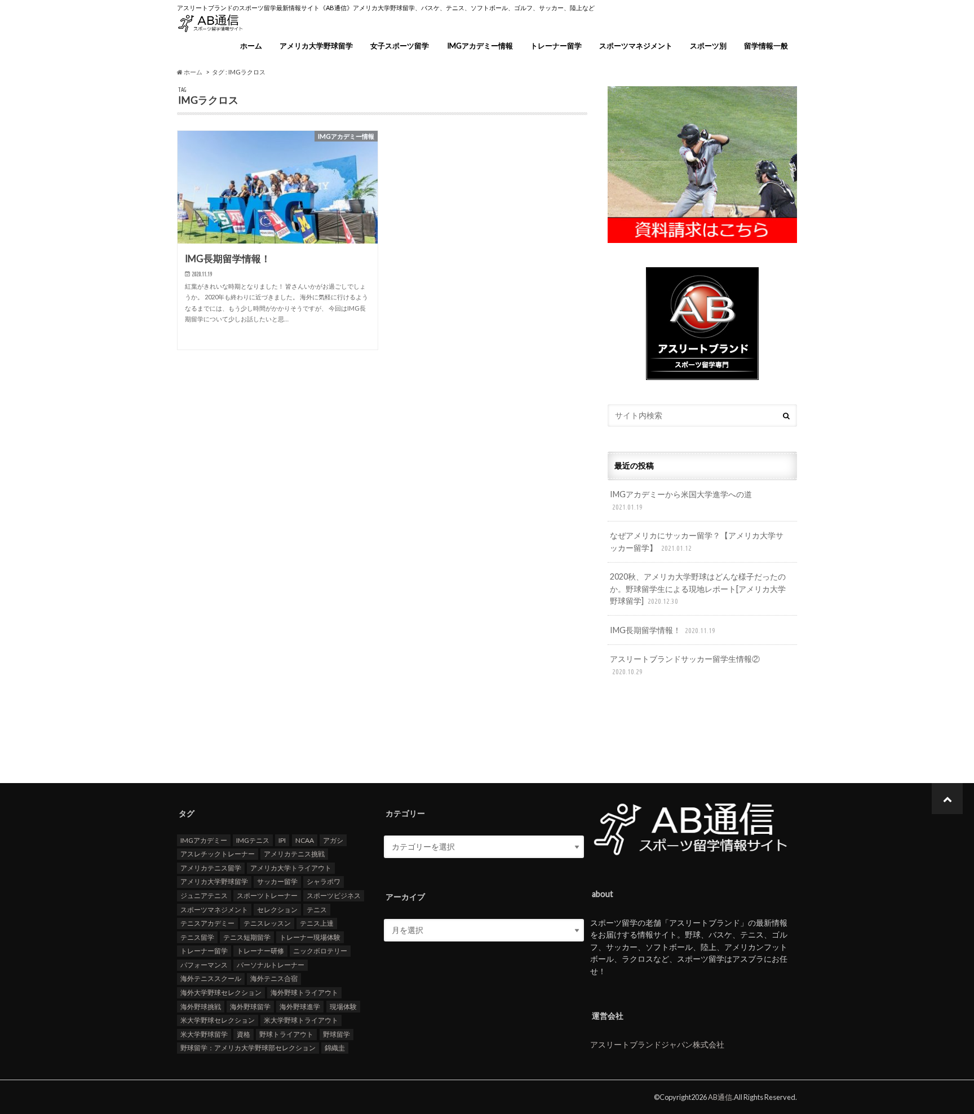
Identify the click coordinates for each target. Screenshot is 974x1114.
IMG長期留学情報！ (662, 630)
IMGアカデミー (203, 840)
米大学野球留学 (204, 1034)
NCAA (304, 840)
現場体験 (343, 1006)
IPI (282, 840)
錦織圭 (335, 1048)
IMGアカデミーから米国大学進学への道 (681, 500)
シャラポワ (323, 881)
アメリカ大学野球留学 (316, 45)
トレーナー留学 (556, 45)
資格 (243, 1034)
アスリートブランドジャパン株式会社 (657, 1044)
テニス (317, 909)
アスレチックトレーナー (217, 854)
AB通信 (720, 1097)
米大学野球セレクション (217, 1020)
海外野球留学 (250, 1006)
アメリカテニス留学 (210, 868)
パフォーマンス (204, 965)
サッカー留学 (277, 881)
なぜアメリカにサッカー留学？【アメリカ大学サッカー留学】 (696, 541)
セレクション (277, 909)
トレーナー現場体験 (310, 937)
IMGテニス (252, 840)
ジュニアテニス (204, 895)
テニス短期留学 (247, 937)
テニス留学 (197, 937)
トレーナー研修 (260, 951)
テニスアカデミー (207, 923)
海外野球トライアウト (304, 992)
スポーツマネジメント (635, 45)
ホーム (251, 45)
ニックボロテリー (320, 951)
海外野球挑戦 (200, 1006)
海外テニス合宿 (274, 978)
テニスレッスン (267, 923)
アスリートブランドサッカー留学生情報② (685, 664)
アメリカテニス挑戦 (294, 854)
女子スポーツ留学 (399, 45)
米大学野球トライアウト (301, 1020)
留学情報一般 (766, 45)
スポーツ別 (708, 45)
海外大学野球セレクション (221, 992)
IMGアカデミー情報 (480, 45)
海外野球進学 (300, 1006)
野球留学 (336, 1034)
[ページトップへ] (947, 798)
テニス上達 (317, 923)
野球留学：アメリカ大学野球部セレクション (248, 1048)
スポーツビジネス (334, 895)
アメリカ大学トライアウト (290, 868)
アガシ (333, 840)
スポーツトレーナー (267, 895)
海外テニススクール (210, 978)
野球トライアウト (286, 1034)
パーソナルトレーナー (270, 965)
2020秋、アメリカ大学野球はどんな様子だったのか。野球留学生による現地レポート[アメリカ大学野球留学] (698, 588)
